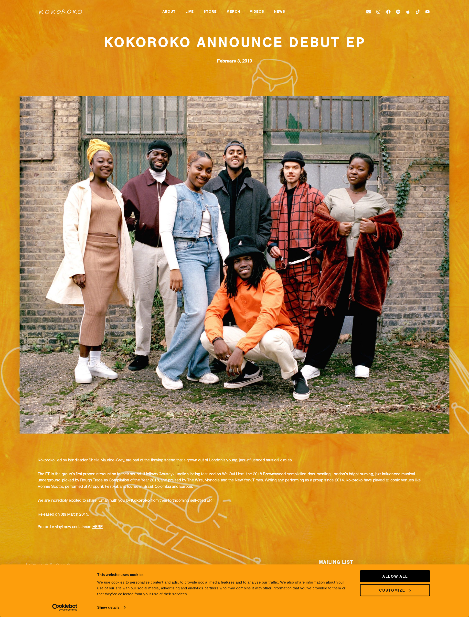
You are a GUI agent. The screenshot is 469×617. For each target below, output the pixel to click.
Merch (233, 12)
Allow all (395, 576)
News (279, 12)
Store (210, 12)
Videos (257, 12)
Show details (108, 607)
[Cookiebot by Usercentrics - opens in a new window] (64, 607)
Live (189, 12)
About (169, 12)
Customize (392, 590)
